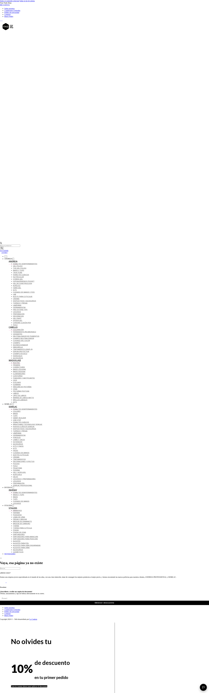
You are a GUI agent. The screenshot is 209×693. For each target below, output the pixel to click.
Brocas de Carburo (21, 523)
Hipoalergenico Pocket (23, 281)
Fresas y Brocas (20, 519)
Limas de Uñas (19, 517)
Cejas (15, 389)
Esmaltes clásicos (21, 422)
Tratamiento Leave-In (22, 349)
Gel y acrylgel (19, 472)
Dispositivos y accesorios (24, 301)
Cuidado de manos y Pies (24, 292)
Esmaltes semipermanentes (25, 409)
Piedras (16, 470)
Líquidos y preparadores (24, 479)
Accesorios (18, 358)
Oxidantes (17, 334)
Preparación (18, 314)
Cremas (16, 298)
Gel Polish (18, 266)
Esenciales (17, 356)
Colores (16, 411)
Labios (16, 393)
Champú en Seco (20, 353)
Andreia (13, 261)
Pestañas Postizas (21, 391)
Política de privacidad (11, 12)
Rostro (16, 363)
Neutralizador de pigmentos (26, 336)
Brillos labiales (20, 400)
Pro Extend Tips (20, 309)
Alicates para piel (21, 543)
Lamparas (17, 305)
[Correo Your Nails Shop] (3, 20)
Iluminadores (19, 373)
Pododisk (17, 515)
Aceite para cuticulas (22, 296)
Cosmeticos (18, 552)
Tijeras (16, 526)
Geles (15, 477)
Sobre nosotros (9, 8)
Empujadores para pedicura (25, 539)
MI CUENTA (5, 5)
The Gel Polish (19, 268)
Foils (15, 325)
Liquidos (17, 503)
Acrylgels (17, 474)
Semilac (13, 406)
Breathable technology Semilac (27, 424)
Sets (15, 402)
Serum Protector (21, 351)
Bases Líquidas (19, 369)
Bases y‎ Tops (18, 270)
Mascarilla (18, 347)
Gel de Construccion (22, 283)
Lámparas (17, 433)
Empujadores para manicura (25, 536)
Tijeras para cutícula (22, 528)
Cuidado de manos (21, 453)
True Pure (17, 272)
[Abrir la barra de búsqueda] (1, 243)
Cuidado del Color (21, 340)
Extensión (17, 442)
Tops (15, 415)
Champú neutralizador (23, 338)
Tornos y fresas (20, 431)
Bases (15, 413)
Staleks (13, 508)
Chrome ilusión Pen (22, 322)
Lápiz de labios (19, 395)
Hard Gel (17, 288)
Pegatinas (17, 468)
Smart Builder (19, 418)
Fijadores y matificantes (24, 378)
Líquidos (17, 312)
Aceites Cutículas (21, 455)
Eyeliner (17, 382)
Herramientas (19, 307)
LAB (14, 294)
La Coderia (33, 619)
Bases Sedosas (19, 371)
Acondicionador (20, 345)
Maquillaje (15, 360)
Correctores (19, 367)
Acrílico (16, 285)
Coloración (18, 329)
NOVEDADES (9, 554)
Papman (16, 512)
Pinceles (17, 437)
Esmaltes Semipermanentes (25, 264)
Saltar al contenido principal (9, 1)
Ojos (15, 380)
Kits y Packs (18, 446)
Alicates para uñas (21, 547)
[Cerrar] (5, 256)
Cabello (13, 327)
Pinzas (16, 530)
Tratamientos (19, 459)
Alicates (16, 541)
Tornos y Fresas (20, 303)
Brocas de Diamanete (22, 521)
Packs (15, 450)
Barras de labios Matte (23, 397)
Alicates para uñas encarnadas (26, 545)
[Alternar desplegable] (13, 259)
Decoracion (18, 316)
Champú (16, 343)
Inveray (13, 490)
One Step (17, 420)
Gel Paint (17, 318)
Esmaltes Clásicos (21, 275)
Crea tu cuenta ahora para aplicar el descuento (29, 686)
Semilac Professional (22, 485)
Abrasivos (17, 510)
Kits (15, 290)
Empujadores (19, 534)
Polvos (16, 463)
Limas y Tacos (19, 439)
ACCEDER (4, 251)
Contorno (18, 376)
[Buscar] (2, 248)
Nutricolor (18, 277)
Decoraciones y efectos (23, 461)
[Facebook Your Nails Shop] (0, 20)
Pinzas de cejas (19, 532)
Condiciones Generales (12, 10)
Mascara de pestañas (22, 387)
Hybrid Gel (18, 279)
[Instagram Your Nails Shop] (2, 20)
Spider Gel (17, 320)
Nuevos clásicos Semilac (24, 426)
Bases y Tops (18, 495)
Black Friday (8, 16)
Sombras (17, 384)
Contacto (7, 14)
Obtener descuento (104, 603)
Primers (16, 365)
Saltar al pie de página (27, 1)
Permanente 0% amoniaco (24, 332)
